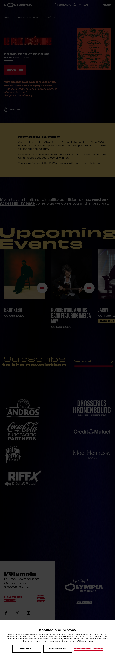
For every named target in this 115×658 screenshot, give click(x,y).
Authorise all (58, 649)
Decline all (27, 649)
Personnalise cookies (88, 648)
